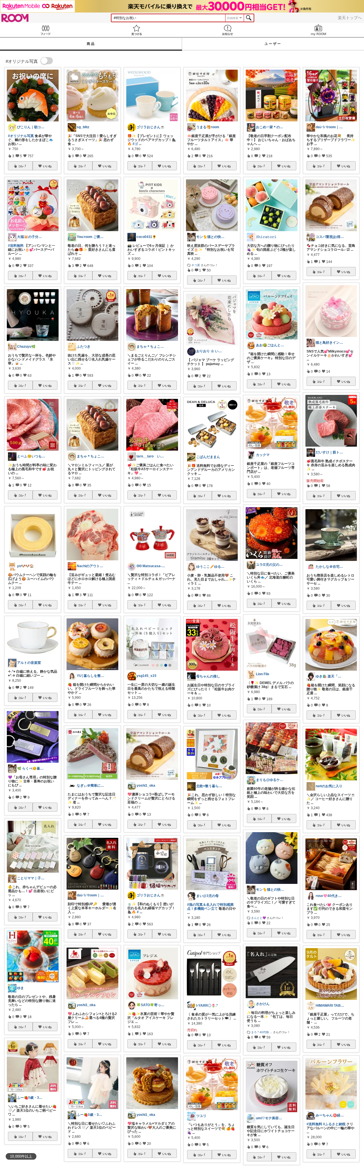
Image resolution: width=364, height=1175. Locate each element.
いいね (47, 166)
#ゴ (135, 144)
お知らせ (227, 30)
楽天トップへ (350, 17)
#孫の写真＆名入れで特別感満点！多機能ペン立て (210, 907)
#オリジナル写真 (21, 136)
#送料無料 (16, 246)
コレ (21, 166)
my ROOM (318, 30)
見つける (136, 30)
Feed (45, 30)
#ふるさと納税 (334, 1124)
